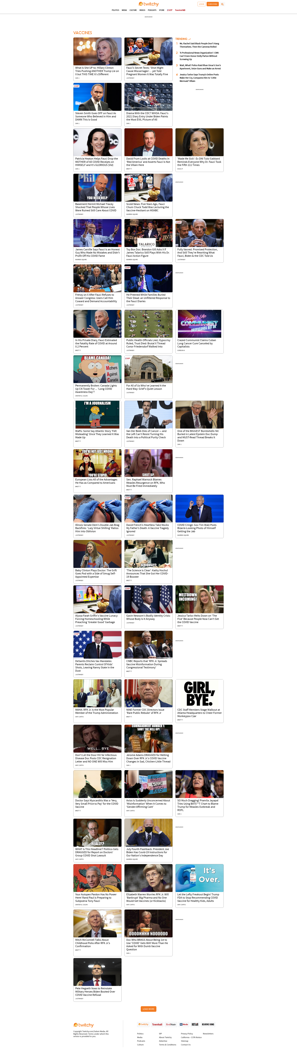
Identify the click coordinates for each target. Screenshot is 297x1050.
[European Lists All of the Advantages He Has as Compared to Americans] (97, 463)
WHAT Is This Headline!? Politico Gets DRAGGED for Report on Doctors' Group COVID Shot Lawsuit (96, 852)
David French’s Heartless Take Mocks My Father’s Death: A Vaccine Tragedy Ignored (147, 528)
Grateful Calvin (81, 396)
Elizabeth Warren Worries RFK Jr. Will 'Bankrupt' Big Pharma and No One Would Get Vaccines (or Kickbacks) (147, 897)
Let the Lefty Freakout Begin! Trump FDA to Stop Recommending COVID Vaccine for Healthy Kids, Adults (198, 897)
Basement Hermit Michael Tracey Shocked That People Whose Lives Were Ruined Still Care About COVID (95, 207)
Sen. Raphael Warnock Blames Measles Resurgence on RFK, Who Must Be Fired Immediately (145, 483)
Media (124, 10)
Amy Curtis (79, 717)
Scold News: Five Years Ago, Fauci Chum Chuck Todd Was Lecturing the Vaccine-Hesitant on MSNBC (147, 207)
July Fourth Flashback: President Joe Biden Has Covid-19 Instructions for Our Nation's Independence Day (147, 852)
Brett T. (129, 169)
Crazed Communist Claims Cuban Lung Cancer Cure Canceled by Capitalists (196, 343)
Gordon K (181, 350)
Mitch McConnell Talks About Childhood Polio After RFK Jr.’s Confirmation (92, 943)
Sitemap (184, 1041)
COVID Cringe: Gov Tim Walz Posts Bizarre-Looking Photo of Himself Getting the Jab (196, 528)
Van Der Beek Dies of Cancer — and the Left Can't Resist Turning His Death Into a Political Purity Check (146, 434)
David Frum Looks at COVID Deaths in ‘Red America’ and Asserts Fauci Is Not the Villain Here (148, 162)
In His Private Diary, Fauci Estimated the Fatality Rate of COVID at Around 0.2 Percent (96, 343)
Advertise (163, 1041)
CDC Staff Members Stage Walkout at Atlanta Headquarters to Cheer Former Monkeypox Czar (199, 713)
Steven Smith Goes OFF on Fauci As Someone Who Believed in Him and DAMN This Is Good (95, 116)
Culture (133, 10)
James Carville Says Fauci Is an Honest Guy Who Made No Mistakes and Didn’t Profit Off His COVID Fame (97, 252)
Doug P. (180, 169)
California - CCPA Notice (191, 1037)
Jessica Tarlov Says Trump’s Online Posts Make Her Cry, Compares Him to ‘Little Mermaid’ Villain (199, 78)
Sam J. (77, 78)
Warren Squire (132, 214)
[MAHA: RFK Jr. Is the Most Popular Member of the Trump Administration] (97, 693)
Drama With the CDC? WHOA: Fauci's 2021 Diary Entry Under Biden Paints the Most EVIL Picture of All (147, 116)
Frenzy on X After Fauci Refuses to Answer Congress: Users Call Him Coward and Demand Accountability (96, 298)
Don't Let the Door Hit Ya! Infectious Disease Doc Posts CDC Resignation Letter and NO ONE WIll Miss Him (96, 758)
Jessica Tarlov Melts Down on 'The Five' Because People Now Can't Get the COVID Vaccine (198, 619)
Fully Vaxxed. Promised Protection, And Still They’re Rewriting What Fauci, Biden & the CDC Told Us (197, 252)
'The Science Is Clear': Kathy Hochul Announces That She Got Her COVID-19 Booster (147, 573)
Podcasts (152, 10)
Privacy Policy (187, 1034)
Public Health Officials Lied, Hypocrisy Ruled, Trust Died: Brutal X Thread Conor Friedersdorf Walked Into (148, 343)
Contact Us (186, 1045)
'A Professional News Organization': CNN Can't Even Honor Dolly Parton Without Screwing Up (199, 56)
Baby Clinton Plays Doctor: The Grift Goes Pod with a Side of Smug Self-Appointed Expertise (96, 573)
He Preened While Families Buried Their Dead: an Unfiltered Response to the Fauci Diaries (148, 298)
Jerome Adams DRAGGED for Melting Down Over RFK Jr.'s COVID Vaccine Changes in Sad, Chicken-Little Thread (148, 758)
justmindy (130, 78)
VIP (160, 1034)
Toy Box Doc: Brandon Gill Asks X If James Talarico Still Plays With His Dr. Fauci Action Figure (147, 252)
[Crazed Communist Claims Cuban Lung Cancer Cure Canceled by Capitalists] (200, 324)
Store (161, 10)
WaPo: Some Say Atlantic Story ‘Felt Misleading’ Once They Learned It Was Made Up (97, 434)
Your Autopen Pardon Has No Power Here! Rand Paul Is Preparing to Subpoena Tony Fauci (95, 897)
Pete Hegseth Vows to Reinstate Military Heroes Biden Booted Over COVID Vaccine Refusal (95, 991)
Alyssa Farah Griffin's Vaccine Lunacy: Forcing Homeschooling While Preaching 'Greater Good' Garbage (96, 619)
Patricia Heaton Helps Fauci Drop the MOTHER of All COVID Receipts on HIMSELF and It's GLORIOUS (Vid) (96, 162)
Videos (142, 10)
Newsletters (208, 1034)
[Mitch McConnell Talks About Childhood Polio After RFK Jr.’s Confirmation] (97, 923)
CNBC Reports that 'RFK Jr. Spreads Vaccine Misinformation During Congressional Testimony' (146, 664)
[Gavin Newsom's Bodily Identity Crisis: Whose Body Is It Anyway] (148, 599)
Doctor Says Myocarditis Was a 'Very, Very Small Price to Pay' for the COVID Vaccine (96, 803)
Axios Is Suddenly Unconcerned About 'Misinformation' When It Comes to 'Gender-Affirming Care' (148, 803)
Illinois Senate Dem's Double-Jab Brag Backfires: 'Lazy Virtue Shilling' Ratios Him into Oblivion (97, 528)
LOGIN (201, 4)
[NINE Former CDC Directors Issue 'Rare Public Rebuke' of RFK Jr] (148, 693)
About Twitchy (165, 1037)
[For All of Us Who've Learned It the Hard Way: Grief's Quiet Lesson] (148, 369)
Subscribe (212, 4)
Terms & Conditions (167, 1045)
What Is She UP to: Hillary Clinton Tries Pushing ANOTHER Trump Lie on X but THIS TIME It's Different (97, 71)
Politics (115, 10)
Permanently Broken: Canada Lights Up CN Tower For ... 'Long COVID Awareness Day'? (96, 389)
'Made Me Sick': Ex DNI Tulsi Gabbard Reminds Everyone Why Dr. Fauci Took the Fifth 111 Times (199, 162)
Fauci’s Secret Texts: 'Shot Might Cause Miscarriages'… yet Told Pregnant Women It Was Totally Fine (147, 71)
